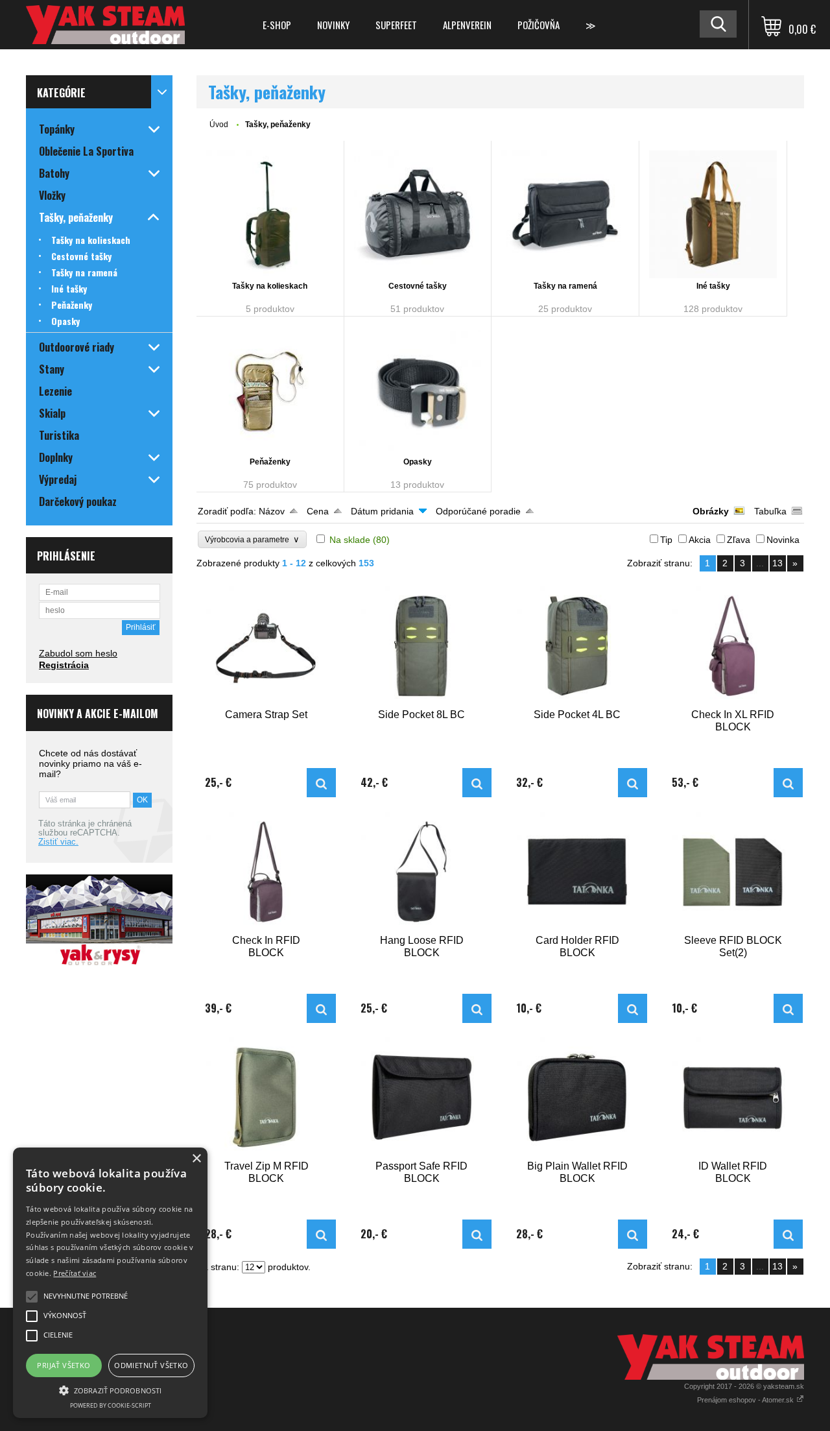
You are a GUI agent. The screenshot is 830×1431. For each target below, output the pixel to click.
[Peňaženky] (270, 390)
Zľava (738, 540)
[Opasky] (418, 390)
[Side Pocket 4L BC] (578, 646)
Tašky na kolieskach (269, 286)
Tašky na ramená (565, 286)
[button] (110, 1389)
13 (777, 563)
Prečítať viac (74, 1273)
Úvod (218, 124)
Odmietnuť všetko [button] (151, 1365)
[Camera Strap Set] (266, 646)
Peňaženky (270, 461)
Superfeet (396, 25)
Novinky (333, 25)
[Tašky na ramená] (565, 214)
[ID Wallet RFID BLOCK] (733, 1097)
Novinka (783, 540)
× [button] (196, 1159)
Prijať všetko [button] (63, 1365)
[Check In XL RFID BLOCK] (733, 646)
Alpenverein (467, 25)
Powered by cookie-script (110, 1405)
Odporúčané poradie (478, 511)
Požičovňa (538, 25)
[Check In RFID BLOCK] (266, 872)
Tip (666, 540)
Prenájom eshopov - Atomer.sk (746, 1400)
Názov (272, 511)
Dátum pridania (382, 511)
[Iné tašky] (713, 214)
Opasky (417, 461)
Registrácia (64, 665)
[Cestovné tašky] (418, 214)
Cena (318, 511)
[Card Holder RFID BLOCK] (578, 872)
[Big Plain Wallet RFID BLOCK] (578, 1097)
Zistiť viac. (58, 842)
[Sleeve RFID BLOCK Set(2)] (733, 872)
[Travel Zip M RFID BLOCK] (266, 1097)
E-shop (277, 25)
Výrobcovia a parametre (252, 539)
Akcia (700, 540)
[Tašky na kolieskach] (270, 214)
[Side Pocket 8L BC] (422, 646)
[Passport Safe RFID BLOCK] (422, 1097)
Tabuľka (770, 511)
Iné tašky (713, 286)
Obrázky (711, 511)
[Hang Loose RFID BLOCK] (422, 872)
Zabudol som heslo (78, 653)
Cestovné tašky (417, 286)
